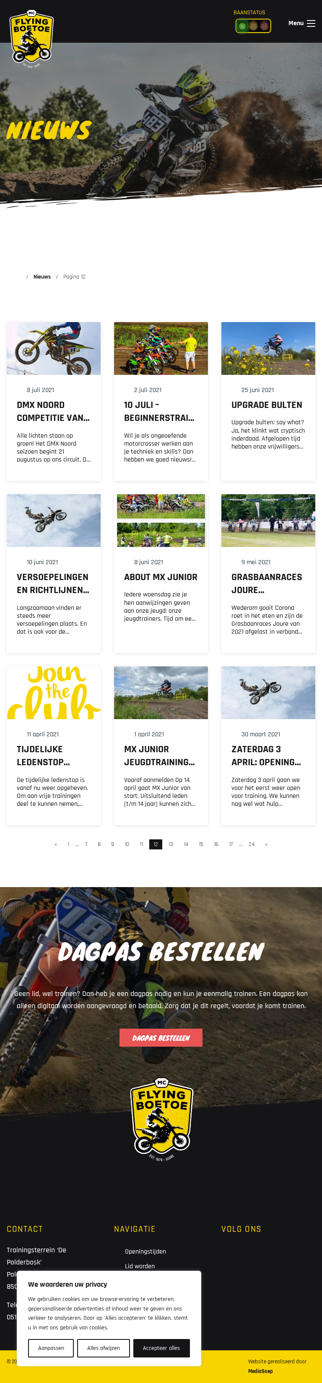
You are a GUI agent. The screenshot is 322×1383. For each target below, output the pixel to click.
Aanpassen (51, 1348)
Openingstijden (145, 1251)
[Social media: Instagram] (258, 1258)
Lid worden (140, 1266)
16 (216, 844)
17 (231, 844)
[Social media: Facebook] (232, 1258)
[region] (109, 1318)
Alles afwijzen (103, 1348)
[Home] (17, 277)
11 (141, 844)
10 (127, 844)
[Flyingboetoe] (31, 21)
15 (201, 844)
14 (186, 844)
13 (171, 844)
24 (251, 844)
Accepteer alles (161, 1348)
